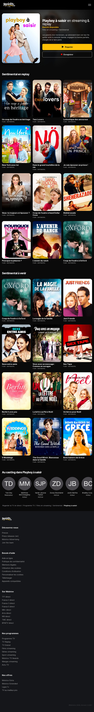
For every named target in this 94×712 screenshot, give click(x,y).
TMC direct (7, 620)
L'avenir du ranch (40, 261)
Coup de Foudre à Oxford (75, 261)
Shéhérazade (69, 213)
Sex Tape (67, 364)
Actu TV (5, 665)
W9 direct (6, 616)
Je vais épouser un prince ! (75, 165)
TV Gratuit (6, 645)
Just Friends (69, 318)
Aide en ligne (7, 558)
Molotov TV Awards (10, 658)
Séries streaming (9, 651)
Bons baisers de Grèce (73, 458)
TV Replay (6, 642)
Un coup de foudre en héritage (16, 119)
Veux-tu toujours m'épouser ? (16, 213)
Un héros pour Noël (72, 412)
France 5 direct (8, 606)
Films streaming (8, 648)
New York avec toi (10, 165)
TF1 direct (6, 597)
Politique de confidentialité (13, 561)
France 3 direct (8, 603)
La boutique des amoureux (75, 119)
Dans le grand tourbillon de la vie (46, 166)
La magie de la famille (43, 318)
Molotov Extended (10, 683)
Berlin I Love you (9, 412)
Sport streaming (9, 655)
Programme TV (8, 638)
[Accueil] (9, 4)
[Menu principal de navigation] (89, 4)
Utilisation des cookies (11, 568)
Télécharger (7, 578)
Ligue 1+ (5, 687)
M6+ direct (6, 610)
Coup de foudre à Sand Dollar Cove (46, 214)
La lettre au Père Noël (43, 412)
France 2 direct (8, 600)
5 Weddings (7, 458)
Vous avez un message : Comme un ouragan (44, 365)
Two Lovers (38, 119)
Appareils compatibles (11, 581)
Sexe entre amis (9, 364)
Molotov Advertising (10, 539)
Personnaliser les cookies (12, 574)
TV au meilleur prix (9, 690)
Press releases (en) (10, 536)
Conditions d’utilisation (11, 571)
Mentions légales (9, 565)
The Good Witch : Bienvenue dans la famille (46, 459)
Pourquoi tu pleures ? (12, 261)
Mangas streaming (10, 661)
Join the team (8, 542)
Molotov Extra (8, 680)
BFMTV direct (8, 623)
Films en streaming (49, 30)
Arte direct (6, 613)
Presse (5, 533)
